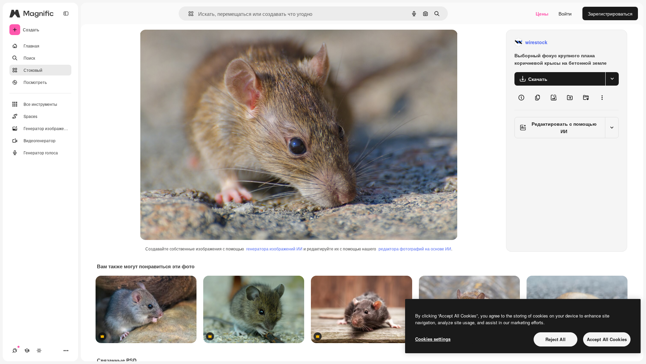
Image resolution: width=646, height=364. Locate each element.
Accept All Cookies (607, 339)
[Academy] (27, 350)
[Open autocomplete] (188, 13)
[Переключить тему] (39, 350)
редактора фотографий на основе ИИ (415, 248)
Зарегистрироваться (610, 13)
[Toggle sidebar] (66, 13)
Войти (565, 13)
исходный (185, 42)
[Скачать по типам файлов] (612, 79)
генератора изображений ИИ (274, 248)
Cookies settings (433, 339)
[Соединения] (14, 350)
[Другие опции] (602, 97)
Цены (542, 13)
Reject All (555, 339)
